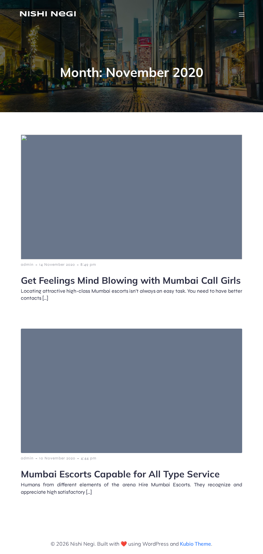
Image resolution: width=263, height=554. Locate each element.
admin (27, 264)
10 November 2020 (57, 458)
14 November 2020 (57, 264)
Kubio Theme (195, 544)
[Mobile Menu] (241, 14)
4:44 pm (89, 458)
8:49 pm (88, 264)
